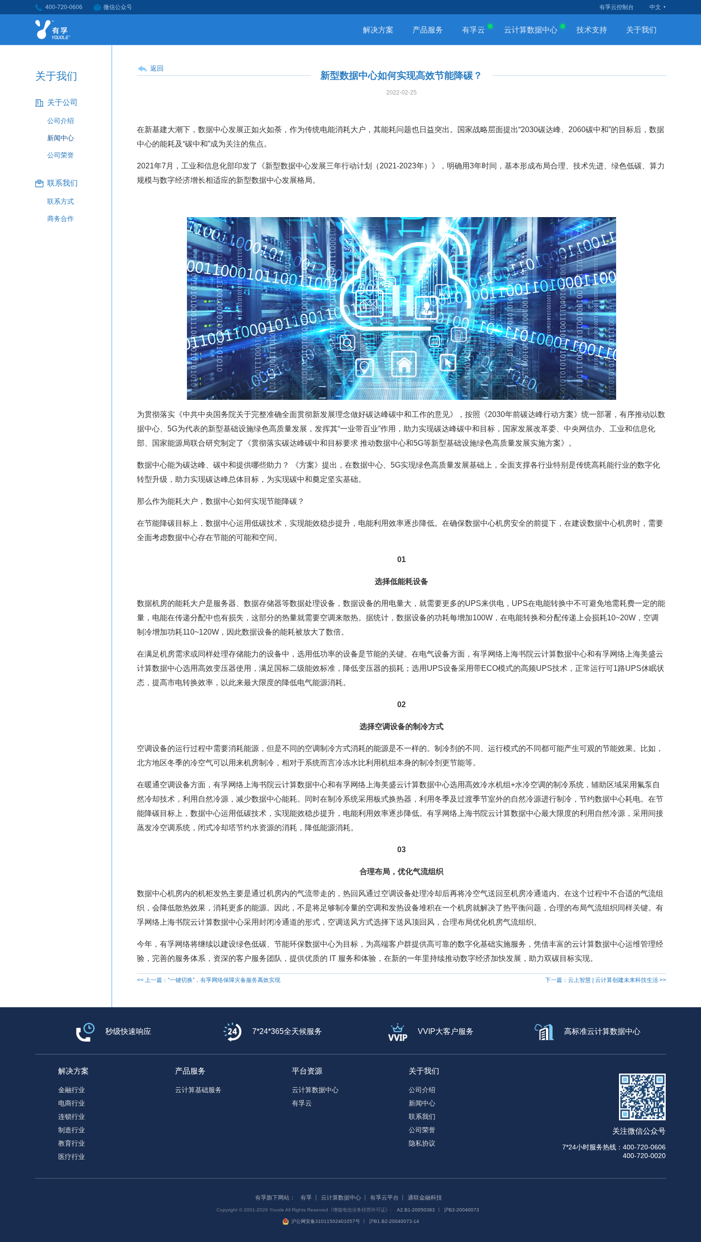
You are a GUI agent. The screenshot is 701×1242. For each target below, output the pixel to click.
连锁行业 (71, 1116)
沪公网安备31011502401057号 (325, 1221)
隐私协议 (422, 1143)
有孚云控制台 (616, 7)
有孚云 (473, 30)
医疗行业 (71, 1156)
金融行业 (71, 1090)
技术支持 (592, 30)
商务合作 (60, 218)
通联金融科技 (425, 1197)
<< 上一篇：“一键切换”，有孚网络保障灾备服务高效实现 (208, 980)
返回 (157, 68)
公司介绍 (60, 121)
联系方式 (60, 201)
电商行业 (71, 1103)
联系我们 (422, 1116)
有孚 (306, 1197)
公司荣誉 (60, 155)
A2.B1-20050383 (416, 1209)
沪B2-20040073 (461, 1209)
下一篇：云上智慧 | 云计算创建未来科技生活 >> (605, 980)
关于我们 (641, 30)
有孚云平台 (384, 1197)
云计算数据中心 (530, 30)
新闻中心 (60, 138)
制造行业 (71, 1130)
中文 (655, 7)
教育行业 (71, 1143)
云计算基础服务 (198, 1090)
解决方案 (378, 30)
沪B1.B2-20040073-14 (394, 1221)
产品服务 (427, 30)
